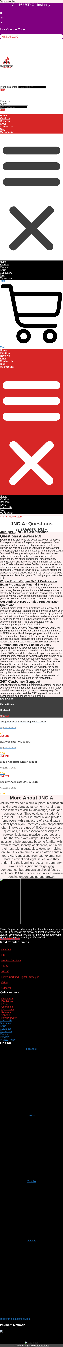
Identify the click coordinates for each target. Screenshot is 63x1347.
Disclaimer (7, 1001)
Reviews (5, 121)
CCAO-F (6, 949)
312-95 (5, 971)
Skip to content (8, 1)
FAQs (3, 124)
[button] (31, 197)
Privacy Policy (9, 1017)
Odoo (4, 982)
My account (6, 132)
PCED (4, 955)
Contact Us (6, 126)
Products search (9, 87)
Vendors (5, 118)
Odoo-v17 (7, 988)
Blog (3, 129)
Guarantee (7, 1006)
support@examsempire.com (15, 1319)
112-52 (5, 966)
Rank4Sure (43, 1345)
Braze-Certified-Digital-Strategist (20, 977)
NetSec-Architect (11, 960)
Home (3, 115)
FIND (2, 90)
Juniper (11, 517)
